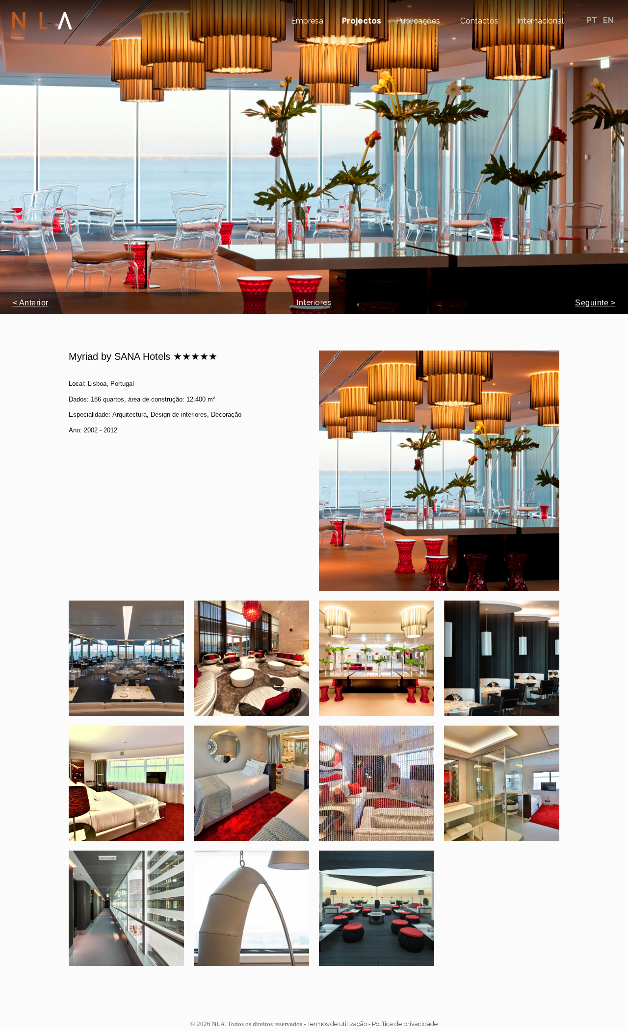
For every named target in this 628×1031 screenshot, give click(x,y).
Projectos (361, 20)
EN (608, 20)
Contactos (479, 20)
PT (593, 20)
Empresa (307, 20)
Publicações (418, 20)
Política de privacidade (405, 1024)
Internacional (540, 20)
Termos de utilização (337, 1024)
